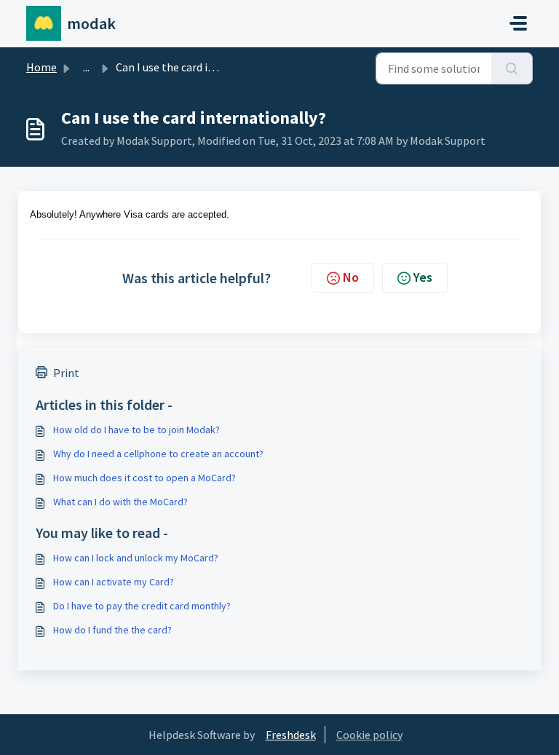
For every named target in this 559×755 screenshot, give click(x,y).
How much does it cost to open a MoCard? (144, 477)
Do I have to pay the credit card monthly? (142, 605)
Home (41, 67)
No (351, 277)
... (86, 67)
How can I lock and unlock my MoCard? (135, 557)
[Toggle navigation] (518, 23)
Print (66, 372)
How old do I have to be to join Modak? (136, 429)
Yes (422, 277)
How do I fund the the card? (112, 629)
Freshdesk (291, 734)
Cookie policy (369, 734)
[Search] (512, 68)
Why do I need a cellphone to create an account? (158, 453)
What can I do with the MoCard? (120, 501)
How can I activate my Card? (113, 581)
